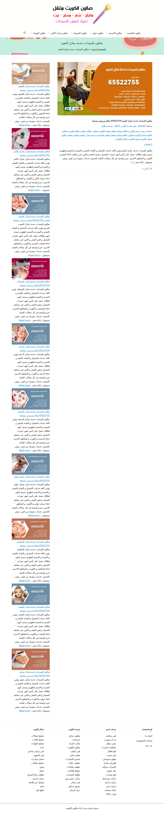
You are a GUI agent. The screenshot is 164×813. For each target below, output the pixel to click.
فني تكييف (75, 751)
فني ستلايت (111, 736)
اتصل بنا (148, 736)
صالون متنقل (73, 135)
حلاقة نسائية (122, 131)
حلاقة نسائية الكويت (107, 131)
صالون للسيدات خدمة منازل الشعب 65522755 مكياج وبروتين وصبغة (34, 608)
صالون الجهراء (39, 33)
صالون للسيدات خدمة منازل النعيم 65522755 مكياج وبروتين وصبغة (122, 121)
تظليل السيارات (73, 774)
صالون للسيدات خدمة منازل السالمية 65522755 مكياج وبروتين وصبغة (33, 543)
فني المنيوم (39, 755)
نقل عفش (111, 770)
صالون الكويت (74, 747)
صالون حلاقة (92, 131)
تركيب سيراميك (109, 778)
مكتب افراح (74, 743)
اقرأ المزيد (147, 168)
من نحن (148, 745)
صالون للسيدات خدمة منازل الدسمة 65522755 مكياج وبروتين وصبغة (34, 413)
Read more (24, 124)
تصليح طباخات (73, 770)
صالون (104, 126)
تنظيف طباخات (73, 767)
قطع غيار (40, 790)
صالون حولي (97, 33)
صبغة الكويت (134, 139)
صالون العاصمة (134, 33)
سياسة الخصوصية (144, 740)
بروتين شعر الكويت (137, 131)
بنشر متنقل (111, 743)
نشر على (125, 126)
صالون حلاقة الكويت (77, 131)
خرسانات (76, 739)
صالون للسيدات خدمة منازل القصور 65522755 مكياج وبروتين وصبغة (34, 88)
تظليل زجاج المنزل (35, 774)
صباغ (42, 770)
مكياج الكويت (121, 139)
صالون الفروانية (80, 33)
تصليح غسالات (37, 736)
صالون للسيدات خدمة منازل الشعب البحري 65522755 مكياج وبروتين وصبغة (31, 218)
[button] (126, 33)
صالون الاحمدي (115, 33)
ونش (42, 767)
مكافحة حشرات (109, 747)
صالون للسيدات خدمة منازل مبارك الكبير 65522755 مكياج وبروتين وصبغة (31, 153)
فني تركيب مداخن (36, 751)
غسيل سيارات (37, 759)
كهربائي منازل (110, 763)
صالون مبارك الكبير (59, 33)
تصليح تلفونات (37, 743)
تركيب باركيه (110, 782)
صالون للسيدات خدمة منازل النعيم (94, 135)
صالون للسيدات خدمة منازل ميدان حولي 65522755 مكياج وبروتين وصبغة (32, 478)
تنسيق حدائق (74, 786)
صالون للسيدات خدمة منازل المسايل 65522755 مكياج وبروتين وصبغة (33, 283)
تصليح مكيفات (37, 763)
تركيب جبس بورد (72, 778)
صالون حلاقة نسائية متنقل (122, 135)
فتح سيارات (111, 774)
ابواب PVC (111, 794)
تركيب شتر (111, 786)
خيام (42, 786)
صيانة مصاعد (110, 790)
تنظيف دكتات (74, 763)
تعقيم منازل (75, 755)
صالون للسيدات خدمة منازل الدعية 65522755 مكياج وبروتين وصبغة (34, 348)
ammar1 (142, 126)
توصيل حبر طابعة (36, 782)
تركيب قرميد (38, 778)
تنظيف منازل (74, 736)
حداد (42, 747)
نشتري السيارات (72, 759)
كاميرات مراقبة (109, 767)
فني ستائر (75, 782)
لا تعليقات (148, 144)
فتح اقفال (111, 751)
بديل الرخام (75, 790)
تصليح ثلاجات (38, 739)
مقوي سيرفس (109, 759)
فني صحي (111, 755)
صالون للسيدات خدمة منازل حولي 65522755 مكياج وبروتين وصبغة (34, 674)
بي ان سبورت (110, 739)
